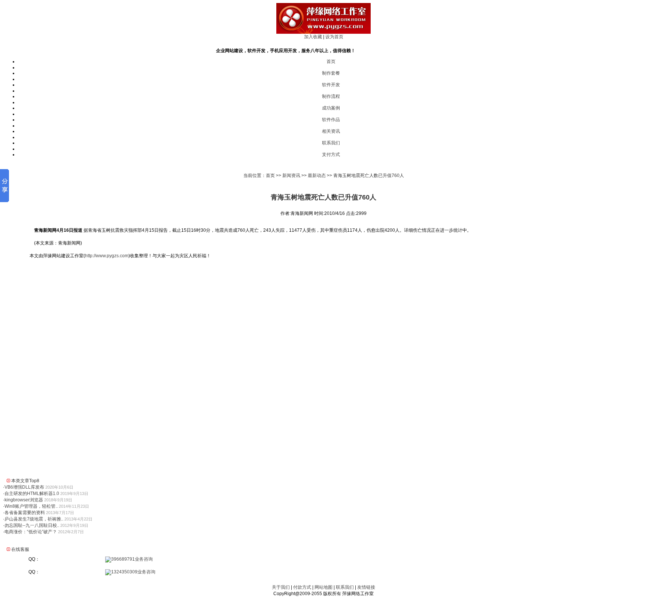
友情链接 (366, 587)
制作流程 (331, 96)
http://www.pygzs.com (106, 255)
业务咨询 (144, 559)
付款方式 (302, 587)
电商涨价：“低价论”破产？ (30, 531)
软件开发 (331, 84)
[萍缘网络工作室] (323, 32)
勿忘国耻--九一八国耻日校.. (31, 525)
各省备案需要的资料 (24, 512)
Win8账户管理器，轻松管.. (31, 506)
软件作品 (331, 119)
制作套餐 (331, 73)
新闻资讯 (291, 175)
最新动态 (317, 175)
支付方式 (331, 154)
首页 (330, 61)
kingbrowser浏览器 (23, 499)
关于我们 (281, 587)
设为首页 (334, 36)
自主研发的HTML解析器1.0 (31, 493)
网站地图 (323, 587)
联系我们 (331, 143)
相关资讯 (331, 131)
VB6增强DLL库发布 (24, 487)
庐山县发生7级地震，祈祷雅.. (33, 519)
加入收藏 (313, 36)
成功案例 (331, 108)
